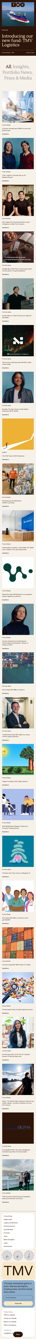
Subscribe (18, 1303)
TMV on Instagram (10, 1325)
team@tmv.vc (8, 1333)
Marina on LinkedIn (10, 1322)
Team (5, 1236)
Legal (5, 1243)
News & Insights (9, 1239)
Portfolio (7, 1233)
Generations (8, 1246)
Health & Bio (8, 1219)
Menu (18, 1334)
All (8, 66)
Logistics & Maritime (11, 1223)
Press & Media (18, 78)
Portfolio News (17, 72)
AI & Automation (9, 1226)
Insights (21, 66)
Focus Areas (8, 1216)
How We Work (8, 1229)
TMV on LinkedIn (9, 1315)
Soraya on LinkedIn (10, 1318)
